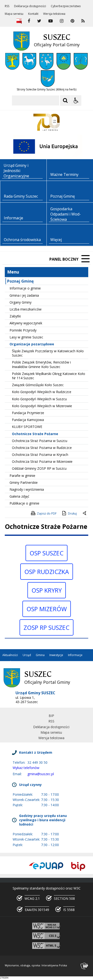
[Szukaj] (65, 100)
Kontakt (33, 13)
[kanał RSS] (83, 21)
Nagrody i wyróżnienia (27, 489)
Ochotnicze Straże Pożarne (35, 434)
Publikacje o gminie (24, 503)
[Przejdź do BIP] (78, 866)
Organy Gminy (20, 302)
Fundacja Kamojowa (28, 419)
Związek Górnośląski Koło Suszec (38, 385)
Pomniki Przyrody (23, 330)
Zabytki (15, 316)
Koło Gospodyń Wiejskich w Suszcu (39, 399)
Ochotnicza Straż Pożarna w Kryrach (40, 454)
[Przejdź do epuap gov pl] (46, 866)
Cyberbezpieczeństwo (66, 6)
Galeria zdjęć (19, 496)
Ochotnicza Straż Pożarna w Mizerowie (42, 461)
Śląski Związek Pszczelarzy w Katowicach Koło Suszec (48, 353)
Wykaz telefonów (26, 767)
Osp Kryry (46, 590)
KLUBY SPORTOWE (27, 426)
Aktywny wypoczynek (26, 323)
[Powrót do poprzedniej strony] (85, 513)
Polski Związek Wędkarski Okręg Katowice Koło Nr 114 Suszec (48, 375)
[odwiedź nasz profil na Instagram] (62, 21)
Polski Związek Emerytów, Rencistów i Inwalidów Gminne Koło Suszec (41, 364)
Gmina (40, 655)
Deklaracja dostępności (30, 6)
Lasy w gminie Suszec (26, 337)
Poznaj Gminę (20, 281)
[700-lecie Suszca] (46, 122)
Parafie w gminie (22, 475)
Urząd (27, 655)
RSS (7, 6)
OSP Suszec (46, 553)
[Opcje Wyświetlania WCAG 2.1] (76, 100)
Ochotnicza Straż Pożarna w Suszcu (39, 440)
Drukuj (72, 513)
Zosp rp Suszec (46, 627)
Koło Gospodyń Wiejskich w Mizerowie (42, 406)
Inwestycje (56, 655)
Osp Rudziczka (46, 572)
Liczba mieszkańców (25, 309)
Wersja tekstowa (54, 13)
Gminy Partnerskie (24, 482)
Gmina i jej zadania (24, 295)
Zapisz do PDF (47, 513)
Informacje (75, 655)
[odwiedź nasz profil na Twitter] (39, 21)
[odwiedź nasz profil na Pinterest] (72, 21)
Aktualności (10, 655)
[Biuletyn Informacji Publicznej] (19, 21)
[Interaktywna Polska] (84, 966)
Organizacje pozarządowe (32, 344)
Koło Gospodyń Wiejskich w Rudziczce (41, 391)
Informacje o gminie (25, 288)
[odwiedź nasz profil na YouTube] (50, 21)
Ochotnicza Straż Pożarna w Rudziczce (42, 447)
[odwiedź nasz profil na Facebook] (28, 21)
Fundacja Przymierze (28, 413)
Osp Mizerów (46, 609)
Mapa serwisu (14, 13)
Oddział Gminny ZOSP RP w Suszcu (39, 468)
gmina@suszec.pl (40, 774)
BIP (51, 715)
